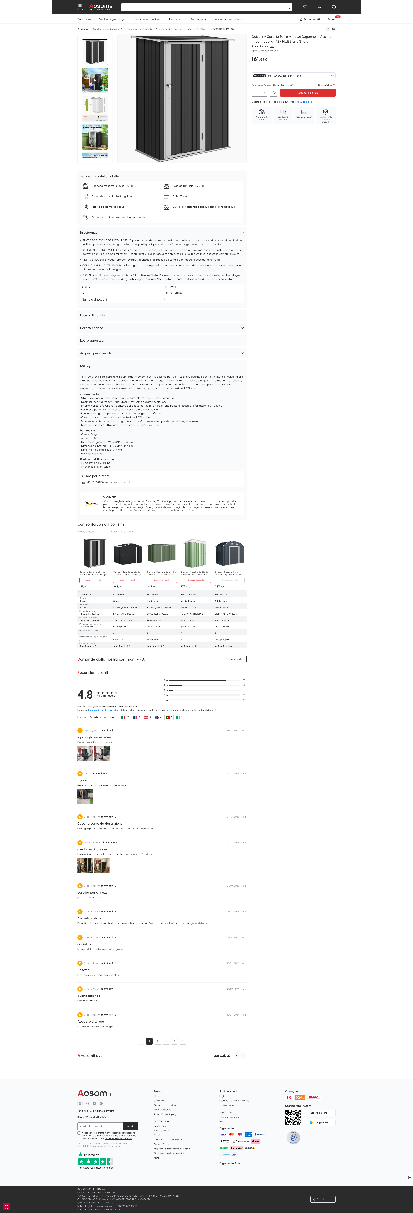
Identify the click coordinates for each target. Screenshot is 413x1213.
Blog (221, 1121)
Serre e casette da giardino (139, 29)
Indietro (84, 29)
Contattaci (160, 1100)
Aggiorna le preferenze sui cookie (172, 1148)
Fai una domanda (233, 659)
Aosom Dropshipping (165, 1114)
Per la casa (84, 19)
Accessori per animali (228, 19)
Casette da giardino (170, 29)
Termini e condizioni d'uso (168, 1139)
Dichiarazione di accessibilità (170, 1153)
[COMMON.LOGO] (101, 7)
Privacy (157, 1135)
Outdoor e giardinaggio (113, 19)
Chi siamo (159, 1096)
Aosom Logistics (162, 1109)
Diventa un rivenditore (166, 1105)
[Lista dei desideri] (305, 7)
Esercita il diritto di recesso (234, 1100)
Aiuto (156, 1157)
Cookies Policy (161, 1144)
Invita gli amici (227, 1105)
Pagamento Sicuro (230, 1163)
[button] (162, 232)
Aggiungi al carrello (307, 92)
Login (222, 1096)
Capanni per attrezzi (197, 29)
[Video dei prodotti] (95, 80)
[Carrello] (334, 7)
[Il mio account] (319, 7)
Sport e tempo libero (148, 19)
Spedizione (160, 1126)
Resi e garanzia (162, 1130)
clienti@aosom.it (101, 1189)
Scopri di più (222, 1055)
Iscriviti (130, 1126)
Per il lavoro (176, 19)
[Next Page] (183, 1041)
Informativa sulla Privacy (118, 1138)
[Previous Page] (141, 1041)
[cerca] (288, 7)
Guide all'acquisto (229, 1117)
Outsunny (170, 286)
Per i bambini (199, 19)
